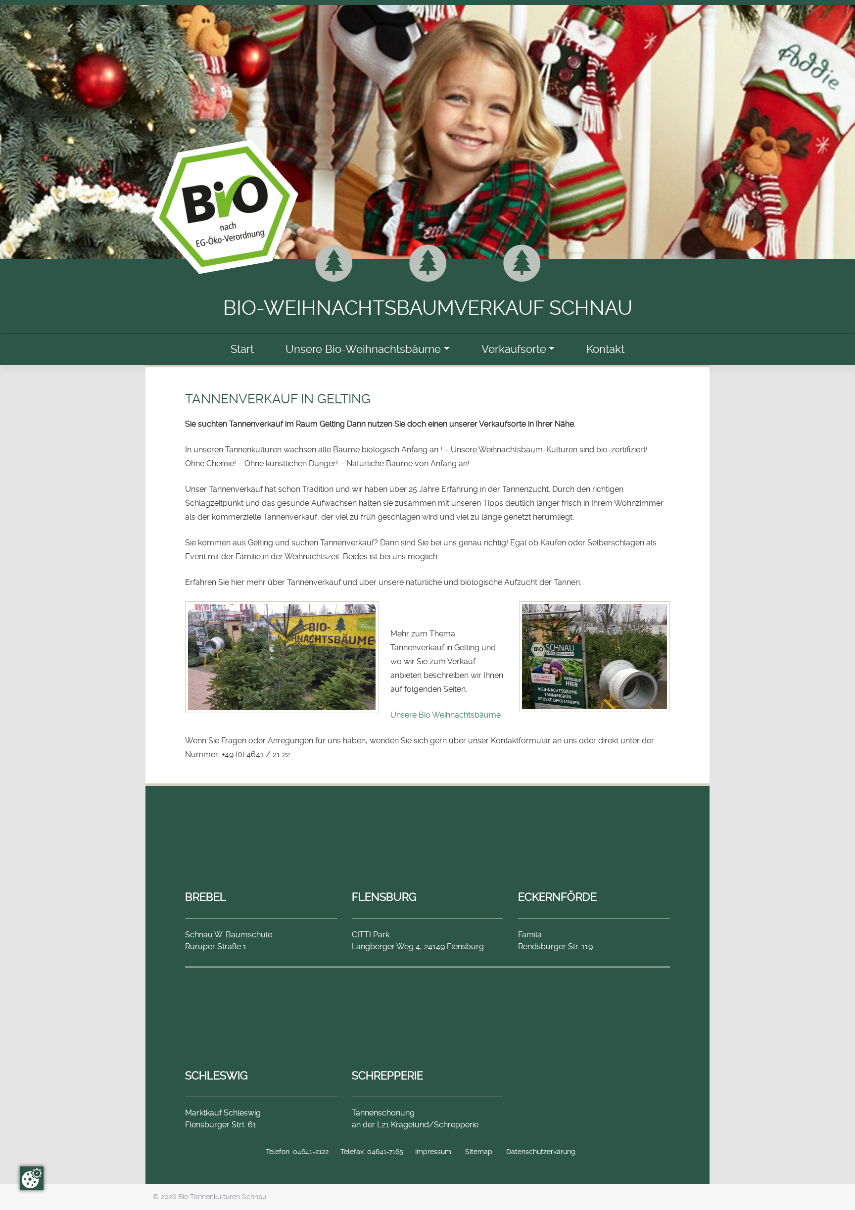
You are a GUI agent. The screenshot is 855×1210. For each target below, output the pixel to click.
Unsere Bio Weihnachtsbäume (445, 715)
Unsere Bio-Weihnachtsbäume (363, 349)
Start (242, 349)
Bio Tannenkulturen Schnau (222, 1197)
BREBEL (205, 896)
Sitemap (478, 1152)
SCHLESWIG (216, 1075)
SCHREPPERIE (387, 1075)
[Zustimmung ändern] (32, 1178)
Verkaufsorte (513, 349)
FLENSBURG (384, 896)
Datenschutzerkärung (540, 1152)
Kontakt (605, 349)
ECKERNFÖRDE (557, 896)
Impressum (433, 1152)
